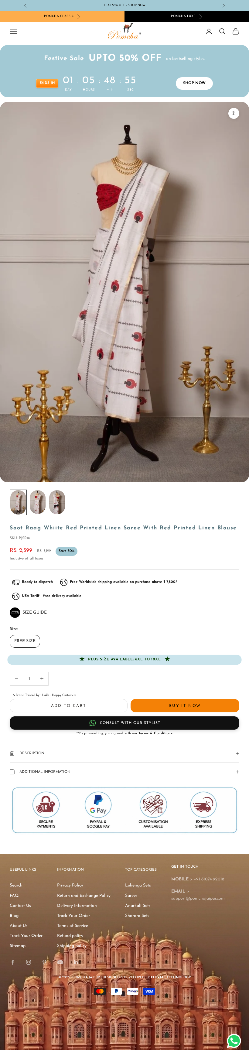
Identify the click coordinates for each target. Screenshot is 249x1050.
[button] (124, 612)
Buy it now (185, 706)
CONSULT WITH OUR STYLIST (130, 723)
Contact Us (20, 906)
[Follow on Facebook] (13, 962)
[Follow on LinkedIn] (76, 962)
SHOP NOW (194, 83)
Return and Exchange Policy (84, 895)
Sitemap (18, 946)
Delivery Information (77, 906)
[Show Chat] (235, 1041)
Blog (14, 916)
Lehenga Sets (138, 885)
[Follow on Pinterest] (44, 962)
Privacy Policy (70, 885)
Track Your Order (26, 936)
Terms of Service (72, 926)
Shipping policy (72, 946)
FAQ (14, 895)
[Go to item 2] (37, 502)
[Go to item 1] (18, 502)
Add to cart (69, 706)
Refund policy (70, 936)
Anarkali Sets (138, 906)
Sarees (131, 895)
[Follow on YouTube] (60, 962)
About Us (19, 926)
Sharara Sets (137, 916)
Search (16, 885)
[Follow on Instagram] (29, 962)
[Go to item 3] (57, 502)
